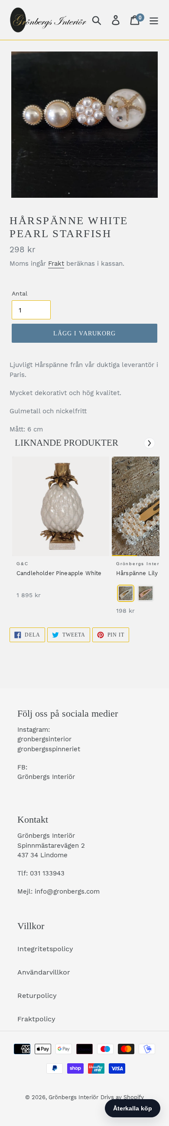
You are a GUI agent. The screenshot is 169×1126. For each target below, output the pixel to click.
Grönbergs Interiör (73, 1097)
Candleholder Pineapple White (58, 573)
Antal (19, 293)
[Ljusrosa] (145, 593)
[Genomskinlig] (125, 593)
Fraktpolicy (36, 1019)
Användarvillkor (43, 972)
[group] (59, 532)
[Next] (149, 443)
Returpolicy (37, 995)
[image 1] (62, 506)
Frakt (56, 263)
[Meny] (153, 20)
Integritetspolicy (45, 949)
